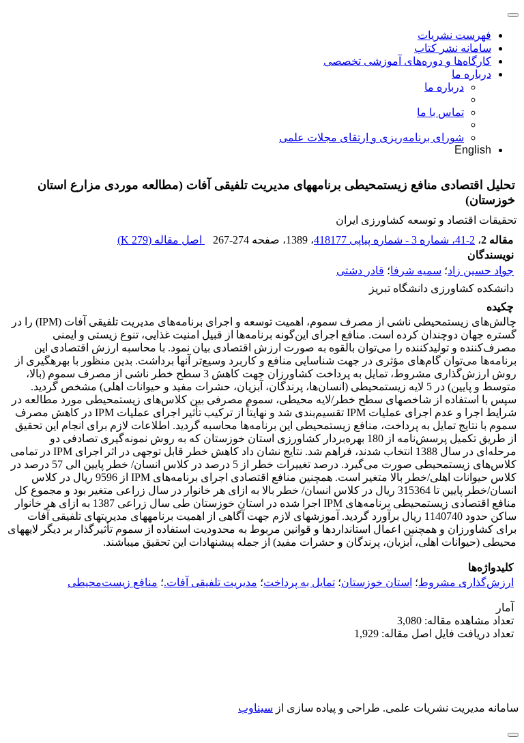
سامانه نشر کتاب (452, 48)
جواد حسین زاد (481, 270)
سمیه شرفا (415, 270)
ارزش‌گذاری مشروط (466, 582)
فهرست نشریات (454, 35)
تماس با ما (440, 112)
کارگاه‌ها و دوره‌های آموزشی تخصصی (407, 61)
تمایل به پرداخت (299, 582)
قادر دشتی (360, 270)
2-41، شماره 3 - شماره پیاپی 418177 (394, 240)
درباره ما (471, 74)
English (472, 150)
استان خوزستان (376, 582)
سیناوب (255, 708)
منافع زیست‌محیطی (113, 582)
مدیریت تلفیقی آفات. (210, 582)
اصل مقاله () (161, 240)
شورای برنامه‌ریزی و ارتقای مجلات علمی (371, 137)
